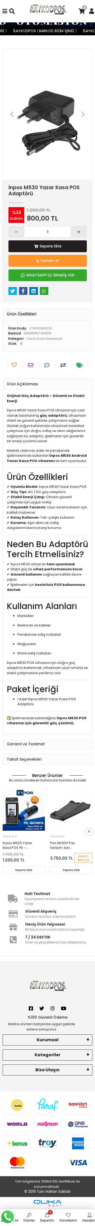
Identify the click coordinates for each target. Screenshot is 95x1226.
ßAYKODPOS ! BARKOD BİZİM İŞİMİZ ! (41, 30)
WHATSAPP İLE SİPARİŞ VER (50, 275)
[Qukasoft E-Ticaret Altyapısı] (47, 1203)
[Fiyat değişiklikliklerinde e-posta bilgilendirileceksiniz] (80, 365)
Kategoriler (47, 1055)
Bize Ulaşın (47, 1070)
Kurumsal (48, 1040)
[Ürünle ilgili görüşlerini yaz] (47, 365)
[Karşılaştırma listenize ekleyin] (63, 365)
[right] (89, 831)
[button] (12, 114)
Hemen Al (50, 260)
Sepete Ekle (50, 246)
